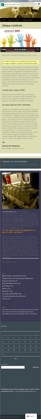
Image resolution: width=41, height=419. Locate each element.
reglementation (5, 313)
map (33, 309)
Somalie (19, 313)
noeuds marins (9, 311)
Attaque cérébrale (27, 20)
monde (3, 311)
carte (10, 309)
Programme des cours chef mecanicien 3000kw (15, 278)
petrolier (19, 311)
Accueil (3, 20)
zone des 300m (33, 313)
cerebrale (13, 309)
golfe (30, 309)
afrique (6, 309)
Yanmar (4, 288)
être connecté (14, 165)
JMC (3, 142)
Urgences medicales (14, 20)
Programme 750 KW (8, 281)
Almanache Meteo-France (9, 283)
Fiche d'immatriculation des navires (12, 296)
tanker (22, 313)
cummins (4, 299)
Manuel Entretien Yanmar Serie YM (12, 276)
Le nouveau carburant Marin (10, 294)
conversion (21, 309)
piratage (23, 311)
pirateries (27, 311)
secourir (15, 313)
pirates (31, 311)
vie (28, 313)
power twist (5, 291)
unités (26, 313)
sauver (11, 313)
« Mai (15, 358)
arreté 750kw (5, 286)
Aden (3, 309)
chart (17, 309)
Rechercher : (5, 364)
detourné (27, 309)
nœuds (14, 311)
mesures (36, 309)
